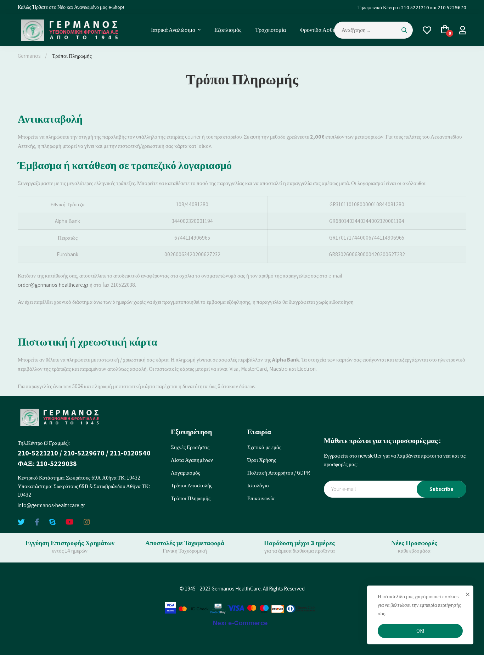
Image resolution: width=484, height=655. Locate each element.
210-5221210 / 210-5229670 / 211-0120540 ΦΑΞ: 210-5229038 (84, 458)
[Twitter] (21, 522)
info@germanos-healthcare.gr (51, 505)
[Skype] (52, 522)
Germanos (29, 55)
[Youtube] (69, 522)
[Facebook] (37, 522)
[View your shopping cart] (445, 30)
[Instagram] (86, 522)
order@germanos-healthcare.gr (53, 284)
